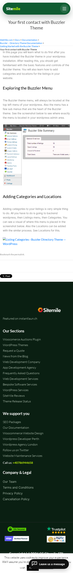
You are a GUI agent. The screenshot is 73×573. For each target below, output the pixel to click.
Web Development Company (21, 362)
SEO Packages (12, 422)
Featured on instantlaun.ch (20, 318)
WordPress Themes (15, 345)
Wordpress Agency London (20, 444)
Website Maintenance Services (22, 456)
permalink (19, 254)
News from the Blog (15, 356)
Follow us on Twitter (16, 450)
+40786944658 (23, 462)
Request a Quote (14, 350)
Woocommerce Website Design (23, 433)
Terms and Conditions (18, 487)
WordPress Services (15, 390)
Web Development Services (20, 379)
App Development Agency (19, 367)
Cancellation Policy (16, 499)
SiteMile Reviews (14, 396)
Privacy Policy (13, 493)
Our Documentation (16, 427)
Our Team (9, 481)
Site (13, 9)
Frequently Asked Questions (21, 373)
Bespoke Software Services (20, 384)
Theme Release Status (17, 401)
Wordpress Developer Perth (21, 439)
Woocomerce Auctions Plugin (22, 339)
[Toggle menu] (64, 8)
